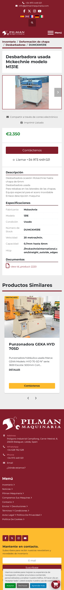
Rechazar (22, 585)
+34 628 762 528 (15, 450)
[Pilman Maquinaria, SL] (31, 423)
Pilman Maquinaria (12, 493)
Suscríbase (32, 567)
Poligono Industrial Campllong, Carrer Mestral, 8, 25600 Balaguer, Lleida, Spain (32, 440)
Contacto (7, 502)
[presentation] (28, 397)
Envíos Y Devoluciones (14, 506)
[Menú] (51, 33)
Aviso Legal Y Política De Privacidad (21, 515)
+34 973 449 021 (34, 3)
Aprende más (38, 585)
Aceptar (10, 585)
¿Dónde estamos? (16, 467)
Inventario (7, 484)
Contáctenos (32, 150)
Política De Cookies (12, 519)
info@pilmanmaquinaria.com (34, 6)
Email (10, 462)
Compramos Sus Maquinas (16, 497)
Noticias (6, 489)
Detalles (14, 369)
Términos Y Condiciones (14, 510)
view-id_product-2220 (24, 266)
